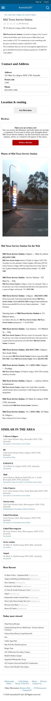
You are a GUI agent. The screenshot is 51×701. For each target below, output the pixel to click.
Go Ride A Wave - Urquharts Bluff (21, 575)
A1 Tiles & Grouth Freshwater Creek (22, 590)
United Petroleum (10, 515)
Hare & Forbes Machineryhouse (15, 645)
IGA (5, 637)
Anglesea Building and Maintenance (22, 579)
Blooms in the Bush (16, 605)
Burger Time (8, 648)
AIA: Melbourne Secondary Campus (17, 652)
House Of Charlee (15, 608)
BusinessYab (25, 688)
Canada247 (27, 690)
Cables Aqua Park (10, 641)
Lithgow (33, 15)
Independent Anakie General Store (21, 597)
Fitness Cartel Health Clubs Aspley (16, 667)
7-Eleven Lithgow (10, 436)
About (34, 681)
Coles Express (9, 488)
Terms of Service (22, 683)
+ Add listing (23, 681)
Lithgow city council (23, 15)
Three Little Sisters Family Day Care (22, 601)
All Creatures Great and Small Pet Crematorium (21, 663)
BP (4, 450)
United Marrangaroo (12, 528)
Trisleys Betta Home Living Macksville (18, 633)
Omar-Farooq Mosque (12, 624)
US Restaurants (40, 688)
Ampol (6, 553)
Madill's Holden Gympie (13, 656)
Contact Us (37, 683)
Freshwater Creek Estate (17, 586)
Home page (9, 681)
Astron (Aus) (8, 501)
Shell (5, 475)
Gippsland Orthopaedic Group (15, 659)
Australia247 (25, 7)
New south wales (9, 15)
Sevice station (9, 542)
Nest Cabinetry (14, 583)
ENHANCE (8, 463)
